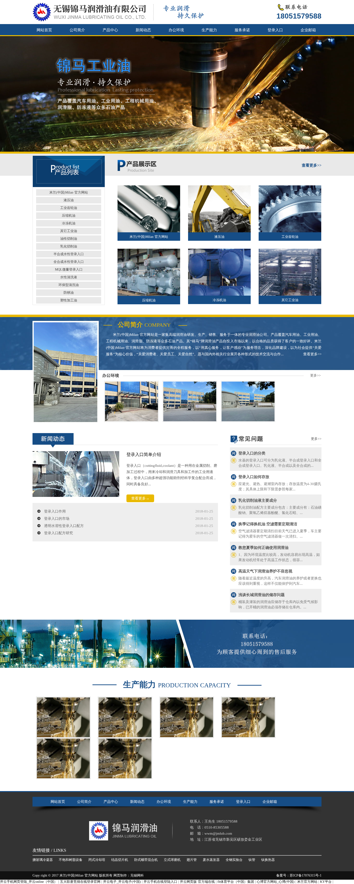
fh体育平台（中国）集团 (235, 882)
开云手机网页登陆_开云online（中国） (28, 882)
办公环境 (176, 30)
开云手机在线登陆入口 (160, 882)
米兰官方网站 (307, 882)
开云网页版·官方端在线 (197, 882)
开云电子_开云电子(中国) (122, 882)
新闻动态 (143, 30)
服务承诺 (242, 30)
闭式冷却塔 (96, 860)
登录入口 (275, 30)
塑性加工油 (68, 300)
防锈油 (69, 292)
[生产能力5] (125, 717)
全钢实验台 (234, 860)
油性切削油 (68, 238)
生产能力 (209, 30)
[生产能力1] (125, 758)
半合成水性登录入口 (68, 254)
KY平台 (326, 882)
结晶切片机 (119, 860)
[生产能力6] (63, 717)
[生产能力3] (248, 717)
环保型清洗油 (69, 285)
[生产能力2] (63, 758)
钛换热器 (268, 860)
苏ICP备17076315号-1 (305, 875)
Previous (8, 93)
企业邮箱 (308, 30)
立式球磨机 (172, 860)
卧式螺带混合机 (146, 860)
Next (345, 93)
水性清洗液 (68, 277)
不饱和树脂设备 (70, 860)
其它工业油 (68, 231)
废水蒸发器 (211, 860)
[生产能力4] (186, 717)
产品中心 (110, 30)
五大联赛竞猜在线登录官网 (80, 882)
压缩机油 (68, 215)
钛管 (252, 860)
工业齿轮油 (68, 208)
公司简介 (77, 30)
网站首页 (44, 30)
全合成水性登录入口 (68, 262)
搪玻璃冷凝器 (43, 860)
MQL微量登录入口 (69, 269)
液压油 (69, 200)
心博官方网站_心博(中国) (276, 882)
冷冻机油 (68, 223)
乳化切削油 (68, 246)
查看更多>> (312, 354)
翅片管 (192, 860)
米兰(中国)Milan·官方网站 (68, 192)
